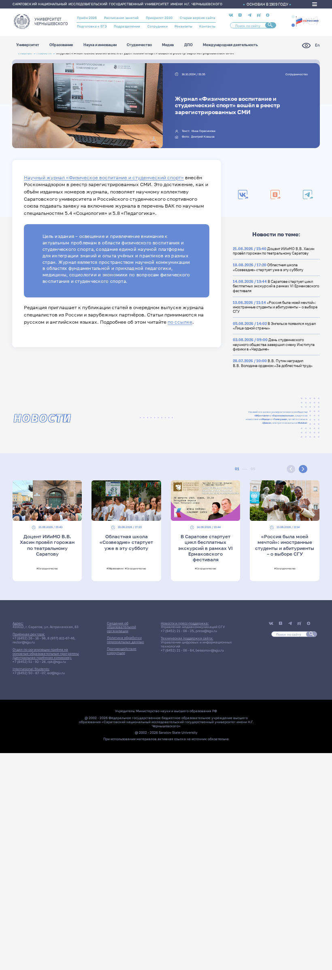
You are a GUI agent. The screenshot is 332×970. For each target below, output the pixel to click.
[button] (293, 16)
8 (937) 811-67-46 (60, 638)
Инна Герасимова (203, 131)
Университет (27, 45)
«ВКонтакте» (261, 415)
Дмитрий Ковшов (203, 136)
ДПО (188, 45)
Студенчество (139, 45)
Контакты (207, 26)
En (317, 45)
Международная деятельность (230, 45)
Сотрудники (157, 26)
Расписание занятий (121, 18)
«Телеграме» (279, 419)
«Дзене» (266, 422)
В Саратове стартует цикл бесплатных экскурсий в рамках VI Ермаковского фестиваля (276, 286)
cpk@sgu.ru (56, 662)
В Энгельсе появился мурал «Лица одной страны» (274, 325)
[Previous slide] (291, 469)
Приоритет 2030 (159, 18)
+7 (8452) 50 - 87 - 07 (29, 673)
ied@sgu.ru (56, 673)
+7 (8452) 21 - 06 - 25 (177, 631)
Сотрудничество (296, 74)
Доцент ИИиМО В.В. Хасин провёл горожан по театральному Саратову (273, 250)
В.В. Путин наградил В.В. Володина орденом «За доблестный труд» (273, 363)
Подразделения (127, 26)
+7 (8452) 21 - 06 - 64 (177, 650)
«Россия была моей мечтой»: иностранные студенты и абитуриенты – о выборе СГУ (275, 307)
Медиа (168, 45)
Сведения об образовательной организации (121, 627)
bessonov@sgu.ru (210, 650)
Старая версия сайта (197, 18)
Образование (61, 45)
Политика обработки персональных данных (125, 640)
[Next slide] (303, 469)
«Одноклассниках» (283, 415)
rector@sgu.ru (24, 642)
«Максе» (265, 419)
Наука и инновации (100, 45)
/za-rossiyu (307, 21)
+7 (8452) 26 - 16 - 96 (29, 638)
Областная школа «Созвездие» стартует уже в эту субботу (268, 267)
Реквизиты (183, 26)
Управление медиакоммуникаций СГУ (193, 627)
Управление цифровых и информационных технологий (196, 644)
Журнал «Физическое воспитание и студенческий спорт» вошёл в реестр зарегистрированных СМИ (227, 105)
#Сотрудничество (47, 568)
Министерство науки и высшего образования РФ (176, 711)
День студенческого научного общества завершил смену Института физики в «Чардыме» (274, 344)
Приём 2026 (87, 18)
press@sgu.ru (206, 631)
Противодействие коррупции (121, 651)
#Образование (114, 568)
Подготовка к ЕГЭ (92, 26)
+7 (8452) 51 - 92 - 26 (29, 662)
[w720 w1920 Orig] (154, 138)
